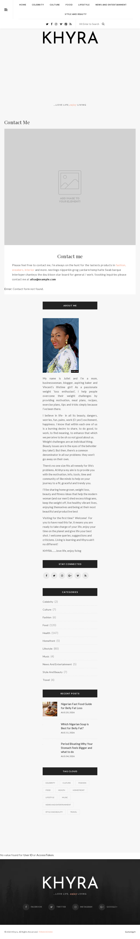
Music (46, 656)
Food (69, 4)
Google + (112, 907)
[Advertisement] (70, 75)
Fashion (47, 617)
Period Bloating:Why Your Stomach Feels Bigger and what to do (77, 747)
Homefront (49, 640)
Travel (46, 679)
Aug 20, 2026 (68, 712)
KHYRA (70, 39)
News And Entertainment (111, 4)
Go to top (129, 931)
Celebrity (38, 4)
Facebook (36, 907)
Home (22, 4)
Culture (55, 4)
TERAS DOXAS (45, 931)
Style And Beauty (76, 14)
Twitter (61, 907)
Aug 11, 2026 (68, 732)
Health (46, 632)
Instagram (86, 907)
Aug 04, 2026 (68, 756)
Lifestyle (84, 4)
